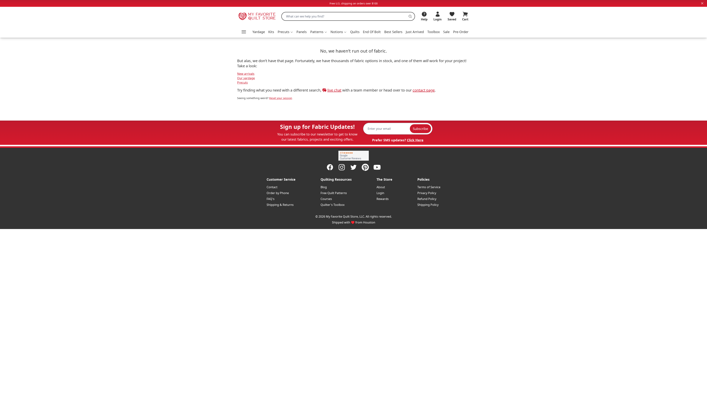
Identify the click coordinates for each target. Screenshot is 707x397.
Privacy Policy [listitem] (426, 193)
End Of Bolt (372, 32)
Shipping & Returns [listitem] (280, 205)
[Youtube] (377, 167)
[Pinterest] (365, 167)
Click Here (415, 140)
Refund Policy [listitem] (426, 199)
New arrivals (245, 74)
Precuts (283, 32)
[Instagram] (341, 167)
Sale (446, 32)
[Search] (410, 16)
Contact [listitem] (272, 187)
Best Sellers (393, 32)
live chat (334, 90)
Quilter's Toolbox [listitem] (332, 205)
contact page (424, 90)
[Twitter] (353, 167)
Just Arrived (415, 32)
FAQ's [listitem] (271, 199)
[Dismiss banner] (702, 3)
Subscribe (420, 128)
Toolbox (433, 32)
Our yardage (246, 78)
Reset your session (280, 98)
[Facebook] (330, 167)
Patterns (316, 32)
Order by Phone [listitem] (278, 193)
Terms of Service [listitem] (428, 187)
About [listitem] (381, 187)
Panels (301, 32)
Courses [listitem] (326, 199)
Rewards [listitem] (383, 199)
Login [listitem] (380, 193)
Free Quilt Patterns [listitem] (334, 193)
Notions (336, 32)
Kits (271, 32)
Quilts (355, 32)
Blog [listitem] (324, 187)
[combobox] (348, 16)
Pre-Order (460, 32)
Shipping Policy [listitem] (428, 205)
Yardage (258, 32)
